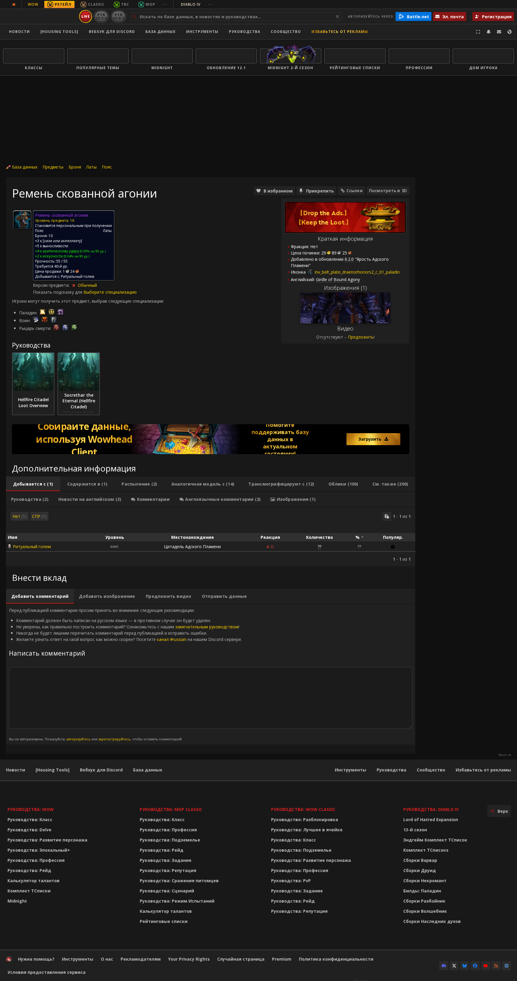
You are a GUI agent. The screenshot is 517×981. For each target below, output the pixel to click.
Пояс (107, 167)
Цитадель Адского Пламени (192, 546)
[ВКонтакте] (506, 965)
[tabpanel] (210, 536)
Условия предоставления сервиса (46, 972)
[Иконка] (22, 219)
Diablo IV (196, 4)
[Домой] (40, 16)
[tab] (33, 484)
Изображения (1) (345, 287)
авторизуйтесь (78, 739)
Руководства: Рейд (29, 870)
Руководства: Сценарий (167, 891)
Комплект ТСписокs (425, 850)
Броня (75, 167)
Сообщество (286, 31)
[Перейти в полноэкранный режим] (478, 31)
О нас (107, 959)
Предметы (52, 167)
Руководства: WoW (30, 809)
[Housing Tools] (52, 770)
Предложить (361, 337)
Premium (281, 959)
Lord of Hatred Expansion (430, 819)
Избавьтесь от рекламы (339, 31)
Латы (91, 167)
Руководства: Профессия (36, 860)
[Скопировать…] (386, 516)
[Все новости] (14, 4)
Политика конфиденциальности (336, 959)
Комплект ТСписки (29, 891)
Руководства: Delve (29, 830)
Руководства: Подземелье (170, 840)
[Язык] (509, 31)
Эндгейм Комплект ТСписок (435, 840)
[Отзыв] (499, 31)
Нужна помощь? (36, 959)
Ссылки (354, 190)
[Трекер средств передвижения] (210, 439)
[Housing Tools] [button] (59, 31)
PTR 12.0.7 (118, 16)
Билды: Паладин (422, 891)
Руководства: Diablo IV (431, 809)
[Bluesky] (464, 965)
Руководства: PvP (291, 880)
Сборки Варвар (420, 860)
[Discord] (443, 965)
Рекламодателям (141, 959)
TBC (125, 4)
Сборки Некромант (424, 880)
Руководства (244, 31)
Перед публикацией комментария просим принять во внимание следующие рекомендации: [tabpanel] (125, 674)
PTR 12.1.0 (101, 16)
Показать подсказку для (58, 292)
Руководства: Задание (165, 860)
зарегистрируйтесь (114, 739)
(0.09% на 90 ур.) (92, 251)
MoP (150, 4)
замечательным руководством (206, 627)
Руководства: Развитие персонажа (47, 840)
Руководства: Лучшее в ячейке (307, 830)
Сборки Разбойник (424, 901)
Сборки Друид (419, 870)
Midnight (17, 901)
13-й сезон (415, 830)
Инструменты (350, 770)
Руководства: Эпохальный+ (38, 850)
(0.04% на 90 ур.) (76, 256)
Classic (96, 4)
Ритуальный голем (32, 546)
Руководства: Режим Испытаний (177, 901)
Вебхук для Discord (112, 31)
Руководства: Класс (29, 819)
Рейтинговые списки (164, 921)
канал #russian (171, 639)
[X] (454, 965)
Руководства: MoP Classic (171, 809)
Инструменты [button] (202, 31)
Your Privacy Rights (189, 959)
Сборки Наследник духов (432, 921)
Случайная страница (240, 959)
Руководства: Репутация (168, 870)
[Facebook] (475, 965)
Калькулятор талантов (33, 880)
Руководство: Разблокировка (304, 819)
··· (165, 4)
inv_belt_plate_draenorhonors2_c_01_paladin (357, 272)
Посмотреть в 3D (388, 190)
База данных (160, 31)
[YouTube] (485, 965)
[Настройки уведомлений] (488, 31)
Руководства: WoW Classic (303, 809)
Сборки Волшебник (425, 911)
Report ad (504, 754)
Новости (19, 31)
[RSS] (496, 965)
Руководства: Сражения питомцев (179, 880)
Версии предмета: (52, 285)
